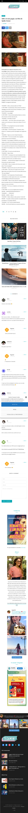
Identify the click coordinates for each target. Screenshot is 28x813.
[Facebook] (3, 27)
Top (14, 810)
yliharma (9, 393)
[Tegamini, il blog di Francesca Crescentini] (14, 6)
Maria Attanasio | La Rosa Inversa (16, 785)
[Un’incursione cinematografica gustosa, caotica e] (16, 625)
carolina (8, 312)
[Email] (13, 212)
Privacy (22, 806)
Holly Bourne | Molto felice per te (16, 791)
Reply (25, 298)
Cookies (13, 808)
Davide (8, 369)
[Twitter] (7, 27)
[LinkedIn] (16, 212)
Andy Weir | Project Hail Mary (14, 241)
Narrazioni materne (13, 760)
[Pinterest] (11, 212)
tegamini (4, 23)
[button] (26, 397)
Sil (7, 421)
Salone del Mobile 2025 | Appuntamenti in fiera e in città (14, 286)
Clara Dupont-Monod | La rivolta (16, 779)
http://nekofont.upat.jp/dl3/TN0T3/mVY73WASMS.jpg (13, 449)
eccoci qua (23, 547)
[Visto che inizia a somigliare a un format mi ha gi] (23, 723)
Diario (3, 15)
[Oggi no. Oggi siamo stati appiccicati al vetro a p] (16, 645)
